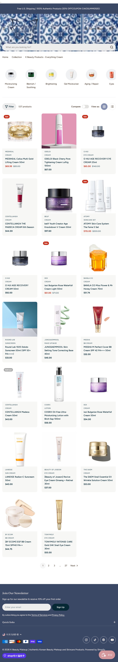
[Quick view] (33, 119)
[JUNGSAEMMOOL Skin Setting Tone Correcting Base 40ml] (59, 319)
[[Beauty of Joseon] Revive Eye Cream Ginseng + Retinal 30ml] (59, 449)
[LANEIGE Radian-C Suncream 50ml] (19, 449)
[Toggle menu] (4, 28)
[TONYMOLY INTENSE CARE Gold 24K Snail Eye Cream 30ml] (59, 513)
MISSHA (87, 340)
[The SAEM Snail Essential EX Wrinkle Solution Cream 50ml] (98, 449)
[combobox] (59, 47)
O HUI (86, 152)
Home (5, 57)
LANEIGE (8, 470)
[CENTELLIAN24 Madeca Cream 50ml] (19, 384)
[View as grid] (104, 106)
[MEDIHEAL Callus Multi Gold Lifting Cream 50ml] (19, 130)
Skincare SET (90, 220)
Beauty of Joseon (52, 470)
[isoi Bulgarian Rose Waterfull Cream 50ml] (98, 384)
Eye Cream (88, 155)
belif (46, 216)
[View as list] (112, 106)
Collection (17, 57)
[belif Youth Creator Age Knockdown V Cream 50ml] (59, 195)
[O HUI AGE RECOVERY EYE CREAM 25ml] (98, 130)
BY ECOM (9, 535)
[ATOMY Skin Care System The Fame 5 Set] (98, 195)
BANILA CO (88, 278)
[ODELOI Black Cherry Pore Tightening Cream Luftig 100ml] (59, 130)
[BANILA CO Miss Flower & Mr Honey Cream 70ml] (98, 257)
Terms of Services (39, 615)
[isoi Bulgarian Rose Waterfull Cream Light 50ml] (59, 257)
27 (66, 565)
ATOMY (87, 216)
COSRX (47, 405)
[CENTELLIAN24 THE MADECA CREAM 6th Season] (19, 195)
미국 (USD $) (12, 634)
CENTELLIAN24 (11, 216)
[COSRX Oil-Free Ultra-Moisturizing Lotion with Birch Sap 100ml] (59, 384)
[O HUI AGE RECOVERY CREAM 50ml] (19, 257)
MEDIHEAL (9, 152)
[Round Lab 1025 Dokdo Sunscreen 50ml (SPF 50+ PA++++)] (19, 319)
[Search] (111, 47)
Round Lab (10, 340)
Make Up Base (50, 343)
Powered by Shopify (95, 649)
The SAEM (88, 470)
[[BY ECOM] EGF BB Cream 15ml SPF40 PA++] (19, 513)
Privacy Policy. (58, 615)
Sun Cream (10, 473)
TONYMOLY (49, 535)
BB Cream (88, 343)
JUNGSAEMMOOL (51, 340)
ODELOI (47, 152)
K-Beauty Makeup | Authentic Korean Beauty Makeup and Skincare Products (47, 649)
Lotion (47, 408)
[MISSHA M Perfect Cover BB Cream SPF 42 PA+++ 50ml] (98, 319)
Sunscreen (10, 343)
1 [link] (42, 565)
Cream (8, 155)
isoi (46, 278)
